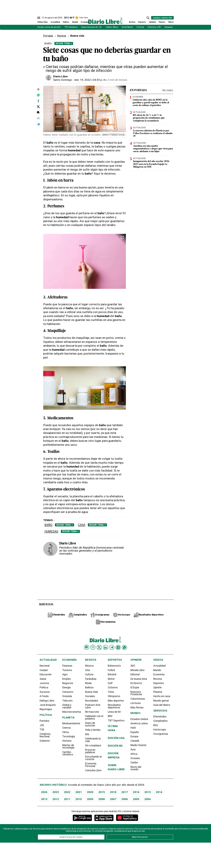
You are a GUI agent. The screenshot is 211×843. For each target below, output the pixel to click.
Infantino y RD (154, 27)
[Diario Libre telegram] (111, 647)
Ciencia (66, 727)
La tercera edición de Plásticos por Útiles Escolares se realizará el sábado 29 (153, 133)
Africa (133, 753)
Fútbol (111, 670)
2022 (67, 792)
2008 (101, 799)
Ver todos (167, 90)
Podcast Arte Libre (92, 706)
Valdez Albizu (112, 27)
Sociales (90, 696)
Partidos (44, 720)
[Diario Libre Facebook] (86, 647)
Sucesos (45, 691)
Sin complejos (93, 745)
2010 (79, 799)
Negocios (67, 683)
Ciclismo (113, 687)
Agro (65, 674)
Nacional (45, 665)
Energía (66, 687)
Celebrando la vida (93, 740)
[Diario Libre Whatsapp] (124, 647)
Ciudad (44, 670)
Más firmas (137, 707)
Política (66, 22)
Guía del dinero (161, 705)
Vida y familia (92, 729)
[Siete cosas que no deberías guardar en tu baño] (38, 95)
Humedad (51, 531)
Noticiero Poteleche (136, 693)
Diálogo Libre (47, 700)
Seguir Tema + (64, 43)
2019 (101, 792)
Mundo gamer (161, 700)
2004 (147, 799)
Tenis (111, 691)
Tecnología (68, 736)
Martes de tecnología (68, 746)
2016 (136, 792)
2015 (147, 792)
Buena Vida (91, 691)
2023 (56, 792)
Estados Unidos (139, 719)
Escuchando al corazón (93, 758)
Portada (48, 35)
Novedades (91, 700)
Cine (87, 670)
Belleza (89, 687)
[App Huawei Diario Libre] (127, 817)
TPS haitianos (71, 27)
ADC (132, 665)
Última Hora (42, 22)
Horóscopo (159, 729)
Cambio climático (67, 753)
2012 (56, 799)
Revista (132, 22)
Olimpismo (114, 696)
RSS (155, 725)
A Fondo (44, 696)
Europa (134, 736)
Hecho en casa (161, 696)
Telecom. (67, 700)
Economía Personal (90, 765)
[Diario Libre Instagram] (92, 647)
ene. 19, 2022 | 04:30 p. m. (90, 79)
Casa (81, 524)
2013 (44, 799)
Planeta (162, 22)
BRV (110, 716)
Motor (111, 678)
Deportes (142, 22)
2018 (113, 792)
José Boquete (48, 705)
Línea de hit (114, 711)
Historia (66, 740)
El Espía (134, 687)
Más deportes (116, 700)
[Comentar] (38, 112)
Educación (45, 674)
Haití (133, 727)
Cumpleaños (160, 720)
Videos (171, 22)
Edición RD (115, 745)
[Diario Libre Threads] (118, 647)
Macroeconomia (71, 711)
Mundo (75, 22)
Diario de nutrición (90, 724)
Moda (88, 683)
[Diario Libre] (105, 20)
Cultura (89, 674)
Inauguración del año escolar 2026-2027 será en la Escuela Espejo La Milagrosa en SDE (151, 164)
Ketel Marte (127, 27)
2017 (124, 792)
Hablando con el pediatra (94, 717)
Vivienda (67, 696)
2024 (44, 792)
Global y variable (66, 706)
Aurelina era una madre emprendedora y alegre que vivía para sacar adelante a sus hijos (153, 149)
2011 (67, 799)
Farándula (90, 678)
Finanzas (67, 665)
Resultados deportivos (114, 706)
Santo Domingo (62, 79)
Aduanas (168, 27)
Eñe (87, 734)
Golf (110, 683)
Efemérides (160, 716)
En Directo (136, 683)
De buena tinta (138, 678)
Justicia (44, 683)
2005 (136, 799)
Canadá (134, 740)
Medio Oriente (138, 745)
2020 (90, 792)
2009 (90, 799)
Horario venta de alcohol (49, 27)
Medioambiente (71, 723)
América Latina (139, 723)
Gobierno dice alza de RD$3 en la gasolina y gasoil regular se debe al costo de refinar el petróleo (151, 103)
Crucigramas (160, 733)
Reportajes (46, 709)
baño (48, 524)
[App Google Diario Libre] (82, 817)
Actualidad (55, 22)
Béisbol (112, 674)
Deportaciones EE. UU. (91, 27)
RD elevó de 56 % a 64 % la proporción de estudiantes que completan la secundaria (149, 118)
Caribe (134, 762)
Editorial (135, 674)
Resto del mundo (135, 768)
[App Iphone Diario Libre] (104, 817)
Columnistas (137, 698)
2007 (113, 799)
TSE (42, 729)
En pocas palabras (90, 751)
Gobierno (45, 740)
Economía (85, 22)
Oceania (135, 758)
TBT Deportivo (116, 720)
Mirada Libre (137, 670)
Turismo (67, 670)
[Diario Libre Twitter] (99, 647)
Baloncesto (114, 665)
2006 (124, 799)
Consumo (67, 691)
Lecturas (135, 703)
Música (89, 665)
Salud (43, 678)
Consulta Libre (93, 770)
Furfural (140, 27)
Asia (132, 749)
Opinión (152, 22)
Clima (65, 732)
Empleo (66, 678)
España (134, 732)
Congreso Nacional (45, 735)
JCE (42, 725)
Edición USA (116, 738)
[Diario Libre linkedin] (105, 647)
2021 (79, 792)
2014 (159, 792)
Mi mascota (92, 711)
